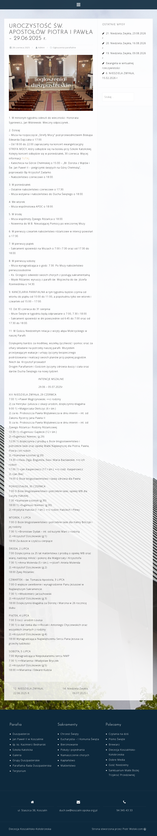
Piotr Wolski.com (133, 829)
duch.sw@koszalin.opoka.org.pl (78, 810)
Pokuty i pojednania (73, 749)
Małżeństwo (68, 765)
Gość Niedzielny (118, 765)
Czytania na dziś (118, 734)
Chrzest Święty (70, 734)
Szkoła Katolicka (23, 749)
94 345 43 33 (125, 810)
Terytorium (19, 771)
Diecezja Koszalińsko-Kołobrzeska (30, 829)
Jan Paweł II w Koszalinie (28, 739)
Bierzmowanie (69, 744)
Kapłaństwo (68, 760)
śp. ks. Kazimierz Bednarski (29, 744)
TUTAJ (25, 158)
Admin (41, 47)
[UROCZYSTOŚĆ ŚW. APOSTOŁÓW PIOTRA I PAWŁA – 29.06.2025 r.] (51, 82)
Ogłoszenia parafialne (64, 47)
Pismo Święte (117, 739)
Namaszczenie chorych (75, 755)
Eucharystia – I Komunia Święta (80, 739)
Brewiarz (114, 744)
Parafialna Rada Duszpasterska (32, 765)
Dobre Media (117, 759)
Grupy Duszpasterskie (26, 760)
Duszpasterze (21, 734)
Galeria (17, 755)
